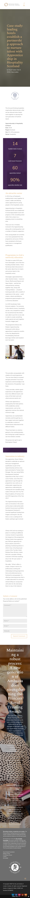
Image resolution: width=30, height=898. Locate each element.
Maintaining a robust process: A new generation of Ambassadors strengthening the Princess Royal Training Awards (15, 681)
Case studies (14, 72)
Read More (15, 823)
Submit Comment (19, 636)
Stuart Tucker (12, 70)
